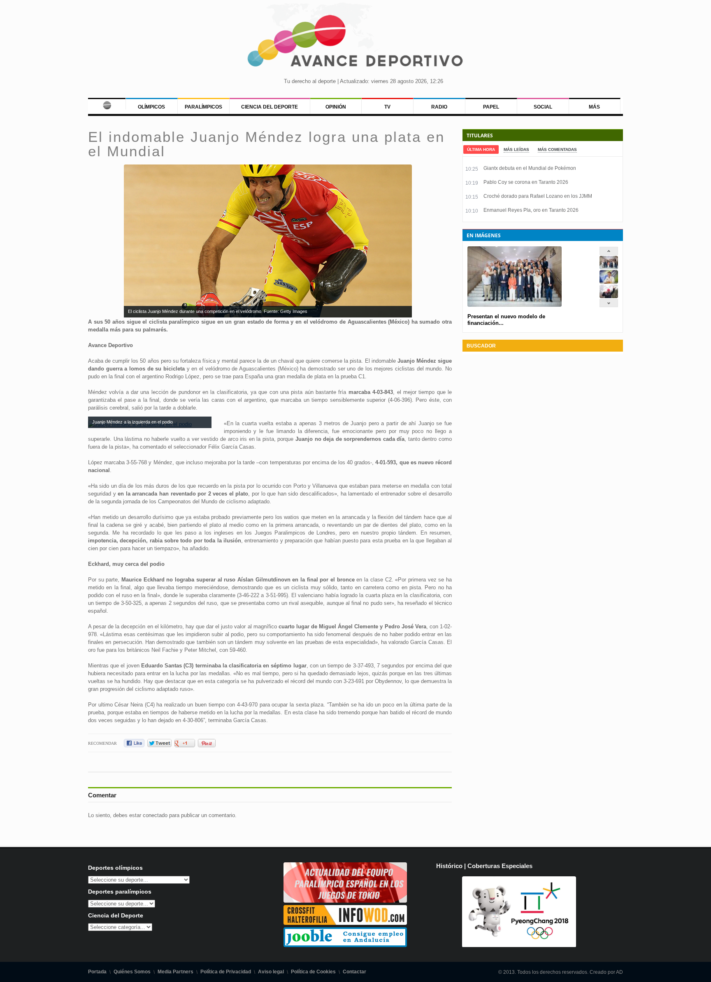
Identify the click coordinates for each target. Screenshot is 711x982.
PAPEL (491, 107)
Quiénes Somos (132, 972)
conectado (155, 815)
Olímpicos (151, 107)
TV (387, 107)
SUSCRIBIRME (397, 951)
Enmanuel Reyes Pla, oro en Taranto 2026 (531, 210)
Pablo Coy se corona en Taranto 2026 (525, 182)
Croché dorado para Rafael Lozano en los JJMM (537, 196)
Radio (439, 107)
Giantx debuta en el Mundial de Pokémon (529, 168)
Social (543, 107)
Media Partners (175, 972)
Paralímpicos (203, 107)
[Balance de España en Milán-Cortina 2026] (608, 282)
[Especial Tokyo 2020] (345, 901)
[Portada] (106, 103)
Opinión (335, 107)
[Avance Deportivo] (355, 43)
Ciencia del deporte (269, 107)
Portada (97, 972)
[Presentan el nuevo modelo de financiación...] (608, 267)
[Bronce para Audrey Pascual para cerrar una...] (608, 296)
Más (594, 107)
